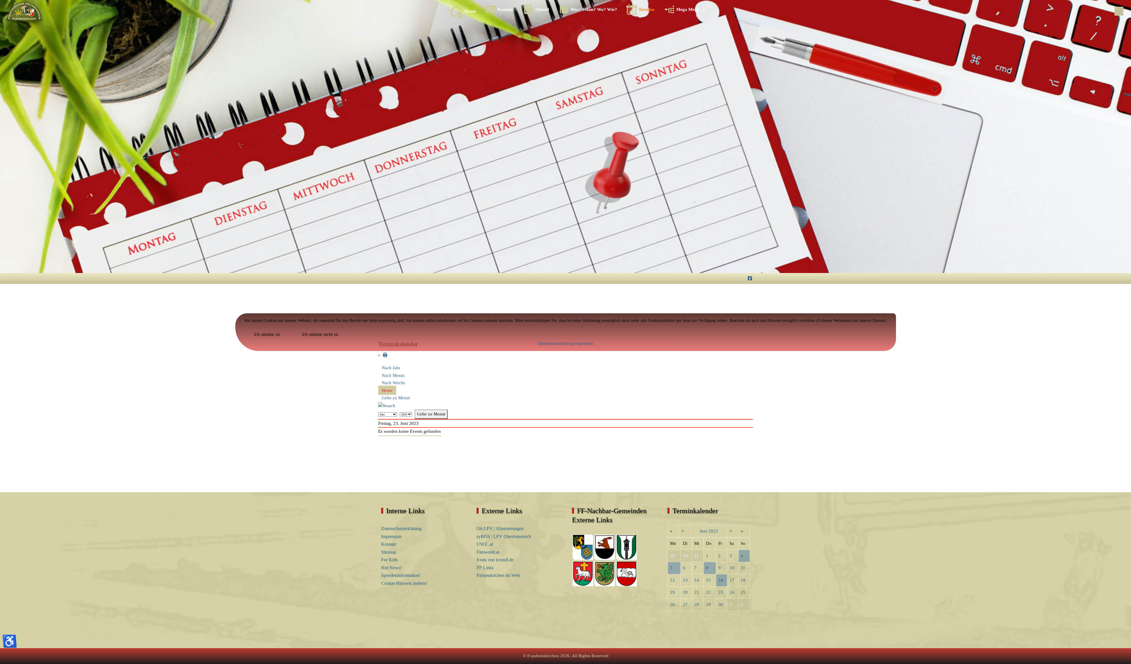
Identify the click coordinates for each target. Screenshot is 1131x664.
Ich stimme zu (267, 334)
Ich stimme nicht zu (320, 334)
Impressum (584, 343)
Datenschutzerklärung (556, 343)
